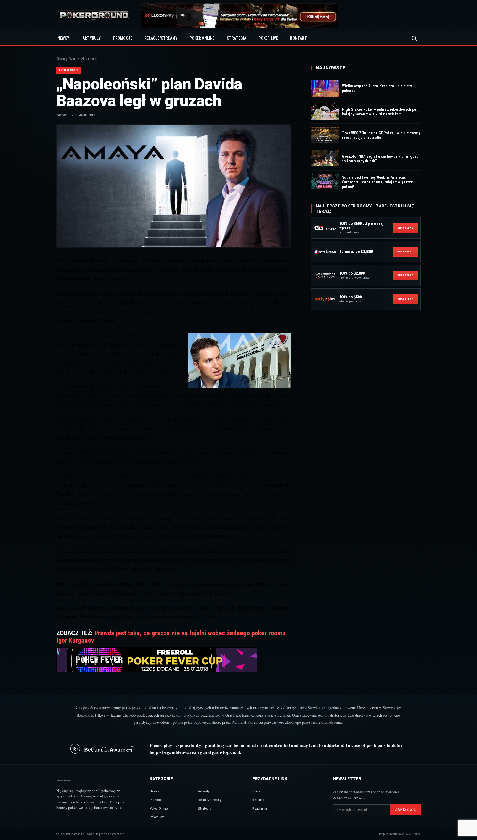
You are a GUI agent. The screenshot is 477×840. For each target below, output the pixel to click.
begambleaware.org (182, 752)
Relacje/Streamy (160, 38)
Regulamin (259, 808)
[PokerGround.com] (93, 15)
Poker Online (202, 38)
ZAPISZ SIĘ (405, 809)
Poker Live (268, 38)
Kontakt (298, 38)
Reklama (258, 800)
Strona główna (66, 59)
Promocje (122, 38)
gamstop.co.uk (226, 752)
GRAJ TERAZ (405, 227)
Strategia (237, 38)
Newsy (63, 38)
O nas (256, 791)
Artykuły (92, 38)
